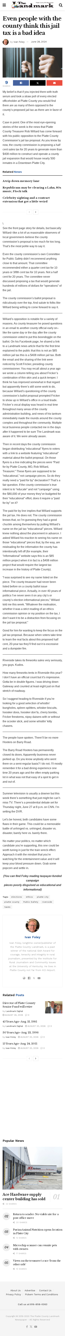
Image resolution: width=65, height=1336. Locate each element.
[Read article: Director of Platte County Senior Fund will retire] (53, 1007)
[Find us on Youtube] (35, 1327)
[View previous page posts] (29, 212)
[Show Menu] (4, 5)
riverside (47, 902)
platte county (11, 902)
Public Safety (30, 902)
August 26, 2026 (13, 1015)
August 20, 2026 (36, 1026)
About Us (15, 1290)
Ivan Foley (19, 41)
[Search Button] (60, 5)
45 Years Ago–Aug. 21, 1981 (20, 1021)
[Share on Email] (54, 83)
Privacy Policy (13, 1294)
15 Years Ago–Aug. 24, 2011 (20, 1043)
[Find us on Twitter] (31, 1327)
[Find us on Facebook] (27, 1327)
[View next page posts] (35, 212)
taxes (7, 907)
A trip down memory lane (21, 181)
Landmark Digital (14, 1011)
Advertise (30, 1290)
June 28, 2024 (39, 41)
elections (16, 897)
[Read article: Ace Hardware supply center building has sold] (32, 1168)
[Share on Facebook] (21, 83)
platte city (43, 897)
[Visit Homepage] (32, 5)
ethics (29, 897)
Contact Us (45, 1290)
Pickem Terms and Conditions (41, 1294)
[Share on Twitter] (38, 83)
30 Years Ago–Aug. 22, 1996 (20, 1032)
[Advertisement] (32, 1100)
